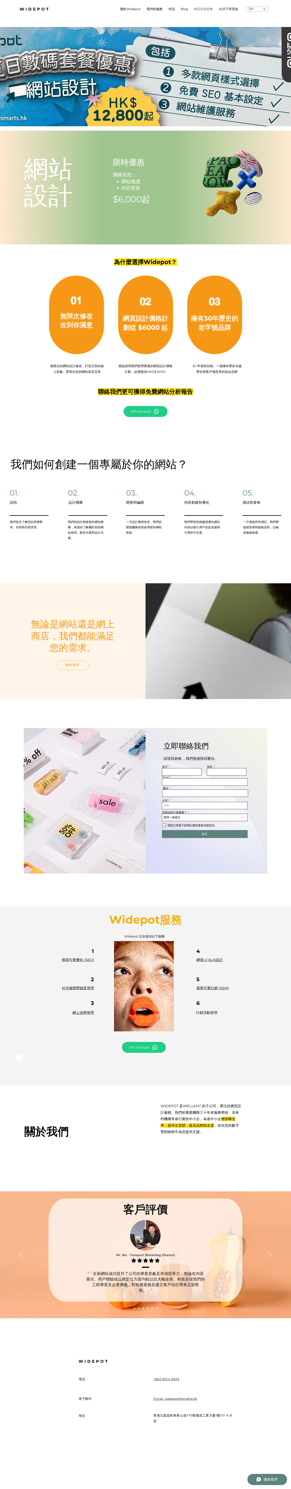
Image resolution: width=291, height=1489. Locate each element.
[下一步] (269, 1255)
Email (165, 776)
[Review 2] (139, 1308)
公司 (165, 800)
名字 (165, 766)
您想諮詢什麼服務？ (174, 812)
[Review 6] (156, 1308)
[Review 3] (143, 1308)
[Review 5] (152, 1308)
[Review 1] (135, 1308)
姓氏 (210, 766)
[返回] (21, 1255)
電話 (165, 788)
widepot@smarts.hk (181, 1399)
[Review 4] (148, 1308)
